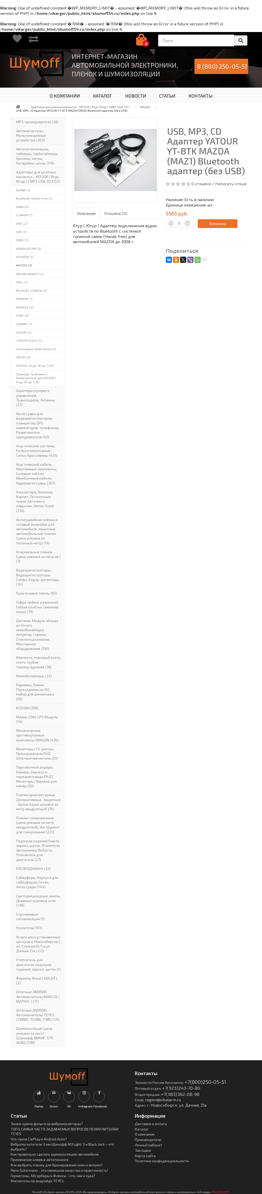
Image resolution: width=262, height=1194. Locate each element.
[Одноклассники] (176, 260)
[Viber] (190, 260)
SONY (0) (22, 315)
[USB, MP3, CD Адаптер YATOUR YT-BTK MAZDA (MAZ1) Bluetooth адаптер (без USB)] (115, 160)
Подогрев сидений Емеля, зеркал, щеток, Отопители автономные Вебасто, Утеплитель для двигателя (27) (38, 850)
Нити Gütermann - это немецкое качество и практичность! (59, 1170)
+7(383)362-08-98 (180, 1094)
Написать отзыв (230, 183)
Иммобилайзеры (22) (34, 676)
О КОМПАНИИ (65, 96)
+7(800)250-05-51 (205, 1082)
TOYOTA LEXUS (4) (29, 340)
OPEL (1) (22, 282)
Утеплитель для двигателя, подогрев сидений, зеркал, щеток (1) (38, 964)
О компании (145, 1134)
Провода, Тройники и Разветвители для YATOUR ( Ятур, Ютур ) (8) (36, 378)
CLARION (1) (24, 215)
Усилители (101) (29, 928)
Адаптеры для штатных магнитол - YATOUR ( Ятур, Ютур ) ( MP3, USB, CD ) (80, 107)
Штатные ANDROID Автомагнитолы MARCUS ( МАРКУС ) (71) (38, 996)
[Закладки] (17, 40)
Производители (148, 1139)
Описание (86, 213)
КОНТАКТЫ (200, 96)
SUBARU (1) (24, 324)
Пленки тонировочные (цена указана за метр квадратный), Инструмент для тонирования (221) (38, 825)
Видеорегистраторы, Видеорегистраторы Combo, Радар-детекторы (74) (37, 577)
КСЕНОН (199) (27, 708)
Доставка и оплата (151, 1124)
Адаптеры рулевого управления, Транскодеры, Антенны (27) (35, 397)
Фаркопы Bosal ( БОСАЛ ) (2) (36, 980)
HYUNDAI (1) (24, 256)
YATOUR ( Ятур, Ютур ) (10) (35, 365)
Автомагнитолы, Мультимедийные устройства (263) (31, 135)
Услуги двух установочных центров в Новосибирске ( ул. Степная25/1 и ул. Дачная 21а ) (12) (38, 944)
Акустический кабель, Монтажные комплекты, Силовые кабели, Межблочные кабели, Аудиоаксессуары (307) (36, 473)
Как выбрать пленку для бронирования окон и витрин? (57, 1165)
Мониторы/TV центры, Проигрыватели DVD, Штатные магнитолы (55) (37, 753)
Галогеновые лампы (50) (36, 593)
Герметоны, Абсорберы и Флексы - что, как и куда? (53, 1176)
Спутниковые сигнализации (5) (30, 916)
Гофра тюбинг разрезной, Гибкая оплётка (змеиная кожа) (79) (37, 607)
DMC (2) (22, 223)
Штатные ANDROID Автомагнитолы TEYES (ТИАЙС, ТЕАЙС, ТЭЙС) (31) (38, 1015)
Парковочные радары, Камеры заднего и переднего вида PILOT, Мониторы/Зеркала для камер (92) (36, 776)
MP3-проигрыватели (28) (37, 122)
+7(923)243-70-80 (181, 1088)
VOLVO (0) (23, 357)
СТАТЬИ (167, 96)
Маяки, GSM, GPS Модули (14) (37, 719)
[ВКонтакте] (169, 260)
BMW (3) (22, 207)
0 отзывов (201, 183)
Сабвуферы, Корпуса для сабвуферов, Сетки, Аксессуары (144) (37, 882)
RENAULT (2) (25, 307)
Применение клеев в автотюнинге (40, 1159)
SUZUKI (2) (23, 332)
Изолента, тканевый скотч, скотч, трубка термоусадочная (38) (38, 662)
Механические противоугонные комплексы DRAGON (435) (37, 735)
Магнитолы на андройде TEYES (37, 1181)
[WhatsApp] (197, 260)
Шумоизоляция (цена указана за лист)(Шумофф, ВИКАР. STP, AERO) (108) (35, 1035)
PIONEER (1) (24, 298)
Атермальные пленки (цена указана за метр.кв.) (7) (38, 556)
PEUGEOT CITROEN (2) (31, 290)
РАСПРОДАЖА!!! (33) (33, 868)
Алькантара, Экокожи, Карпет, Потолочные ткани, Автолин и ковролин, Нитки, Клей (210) (35, 501)
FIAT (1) (21, 232)
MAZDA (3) (24, 265)
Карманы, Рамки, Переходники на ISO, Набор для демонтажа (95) (35, 692)
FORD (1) (22, 240)
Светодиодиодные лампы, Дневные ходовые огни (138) (38, 900)
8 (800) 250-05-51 (222, 66)
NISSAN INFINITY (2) (30, 274)
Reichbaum (221, 1191)
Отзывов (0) (115, 213)
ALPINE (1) (23, 190)
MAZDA (145, 107)
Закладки (143, 1150)
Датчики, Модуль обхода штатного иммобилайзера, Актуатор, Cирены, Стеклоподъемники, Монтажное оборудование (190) (37, 634)
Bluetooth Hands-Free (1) (34, 198)
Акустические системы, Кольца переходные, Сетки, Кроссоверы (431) (36, 450)
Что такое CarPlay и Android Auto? (39, 1139)
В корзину (218, 223)
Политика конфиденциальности (162, 1161)
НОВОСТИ (135, 96)
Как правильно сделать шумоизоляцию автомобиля (55, 1154)
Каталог (142, 1129)
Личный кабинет (148, 1145)
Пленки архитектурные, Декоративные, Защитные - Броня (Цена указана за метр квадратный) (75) (38, 802)
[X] (183, 260)
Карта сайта (145, 1156)
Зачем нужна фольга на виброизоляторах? (47, 1124)
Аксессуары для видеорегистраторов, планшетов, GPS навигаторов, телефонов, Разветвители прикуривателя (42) (37, 425)
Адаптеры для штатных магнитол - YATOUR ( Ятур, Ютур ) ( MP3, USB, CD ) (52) (38, 176)
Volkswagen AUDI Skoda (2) (36, 349)
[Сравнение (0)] (33, 40)
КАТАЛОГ (102, 96)
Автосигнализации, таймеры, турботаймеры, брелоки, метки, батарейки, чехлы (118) (37, 156)
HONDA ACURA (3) (28, 248)
